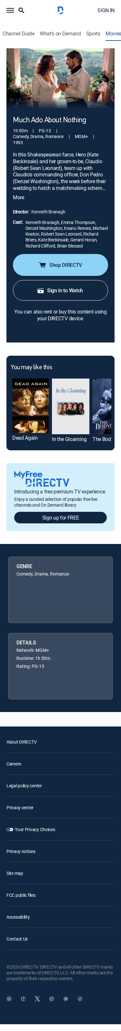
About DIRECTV (21, 742)
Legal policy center (24, 786)
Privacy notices (20, 851)
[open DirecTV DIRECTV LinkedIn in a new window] (9, 998)
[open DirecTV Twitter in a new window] (37, 998)
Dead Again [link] (25, 437)
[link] (30, 406)
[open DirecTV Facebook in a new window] (23, 998)
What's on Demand (60, 33)
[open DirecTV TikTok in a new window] (80, 998)
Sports (93, 33)
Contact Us (17, 939)
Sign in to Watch (65, 290)
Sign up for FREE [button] (60, 517)
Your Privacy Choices (35, 829)
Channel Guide (19, 33)
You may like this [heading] (31, 367)
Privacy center (20, 807)
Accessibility (18, 917)
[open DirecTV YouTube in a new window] (65, 998)
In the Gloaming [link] (69, 439)
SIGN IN (106, 10)
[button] (10, 10)
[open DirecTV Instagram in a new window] (51, 998)
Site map (14, 873)
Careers (13, 764)
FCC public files (20, 895)
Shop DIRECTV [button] (65, 264)
